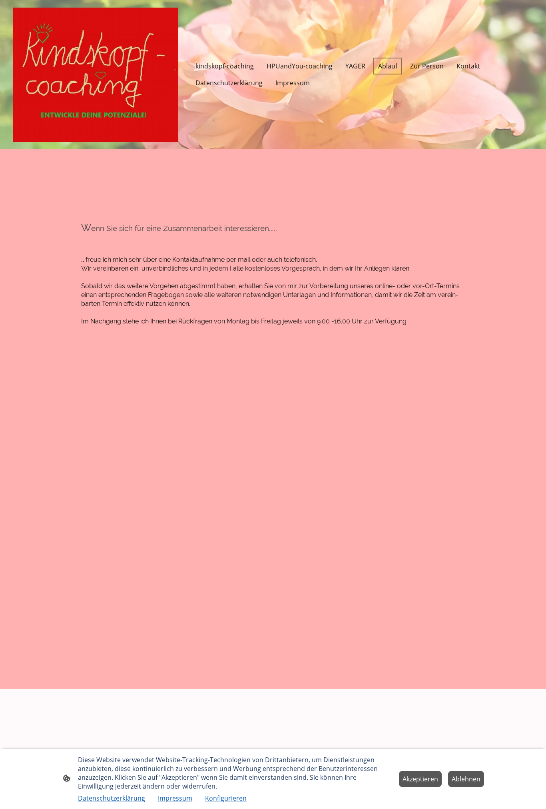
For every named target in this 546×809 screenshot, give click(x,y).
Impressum (175, 798)
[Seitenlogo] (95, 75)
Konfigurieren (226, 798)
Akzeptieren (420, 779)
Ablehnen (466, 779)
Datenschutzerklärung (111, 798)
